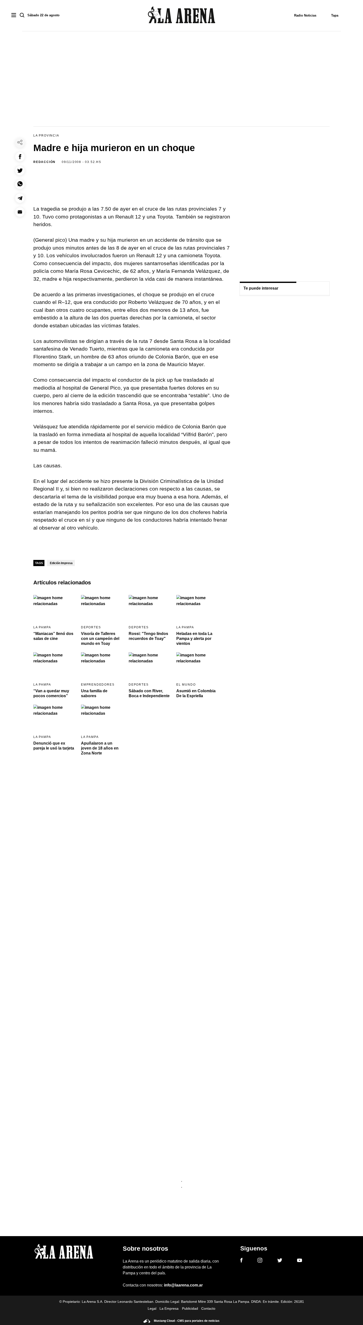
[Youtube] (299, 1261)
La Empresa (169, 1308)
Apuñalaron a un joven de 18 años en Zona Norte (100, 748)
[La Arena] (181, 15)
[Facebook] (241, 1261)
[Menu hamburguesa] (14, 15)
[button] (20, 157)
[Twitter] (279, 1261)
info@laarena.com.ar (183, 1285)
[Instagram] (260, 1261)
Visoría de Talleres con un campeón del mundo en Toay (100, 639)
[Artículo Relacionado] (54, 606)
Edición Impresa (61, 563)
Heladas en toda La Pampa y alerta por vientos (194, 639)
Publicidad (190, 1308)
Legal (152, 1308)
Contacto (208, 1308)
